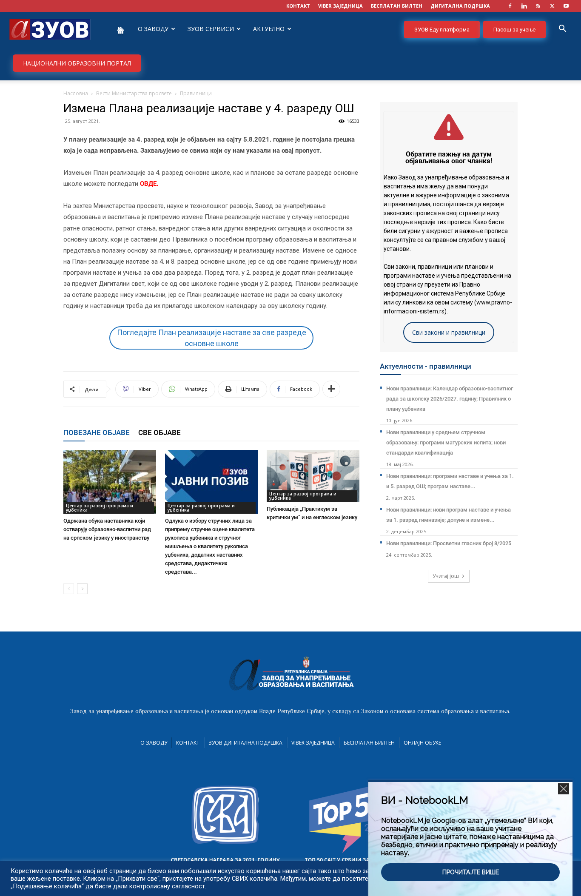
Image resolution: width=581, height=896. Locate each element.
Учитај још (446, 576)
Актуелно (269, 29)
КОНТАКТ (298, 6)
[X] (552, 6)
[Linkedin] (524, 6)
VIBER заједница (340, 6)
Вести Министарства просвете (134, 93)
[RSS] (538, 6)
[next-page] (82, 588)
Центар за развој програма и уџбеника (99, 508)
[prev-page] (68, 588)
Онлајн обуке (422, 742)
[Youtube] (566, 6)
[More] (331, 389)
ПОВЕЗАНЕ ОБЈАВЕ (96, 432)
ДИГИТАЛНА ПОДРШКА (460, 6)
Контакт (187, 742)
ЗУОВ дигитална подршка (245, 742)
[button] (562, 30)
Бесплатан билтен (369, 742)
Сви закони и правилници (448, 332)
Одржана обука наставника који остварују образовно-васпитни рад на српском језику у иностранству (107, 529)
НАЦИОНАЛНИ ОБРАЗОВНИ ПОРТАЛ (77, 63)
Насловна (75, 93)
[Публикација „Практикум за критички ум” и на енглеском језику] (313, 476)
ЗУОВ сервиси (211, 29)
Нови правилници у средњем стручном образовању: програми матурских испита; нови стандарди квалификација (446, 442)
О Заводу (153, 742)
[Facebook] (510, 6)
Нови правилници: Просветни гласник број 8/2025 (448, 543)
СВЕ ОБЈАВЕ (159, 432)
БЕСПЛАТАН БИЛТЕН (396, 6)
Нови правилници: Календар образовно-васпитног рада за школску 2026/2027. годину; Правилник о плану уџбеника (449, 398)
